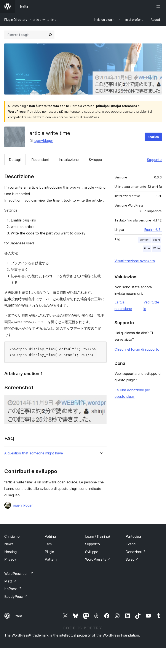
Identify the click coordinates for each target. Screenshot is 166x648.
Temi (48, 544)
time (147, 248)
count (156, 239)
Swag (132, 559)
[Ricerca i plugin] (50, 34)
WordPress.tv (98, 559)
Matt (10, 581)
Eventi (131, 544)
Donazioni (136, 552)
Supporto (154, 159)
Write (156, 248)
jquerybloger (43, 140)
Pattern (51, 559)
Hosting (10, 552)
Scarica (153, 137)
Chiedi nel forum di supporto (137, 349)
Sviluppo (95, 159)
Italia (18, 616)
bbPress (13, 589)
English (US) (153, 229)
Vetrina (50, 536)
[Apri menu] (159, 6)
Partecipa (133, 536)
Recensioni (40, 159)
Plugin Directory (15, 19)
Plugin (49, 552)
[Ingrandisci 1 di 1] (101, 401)
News (8, 544)
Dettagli (15, 159)
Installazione (69, 159)
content (144, 239)
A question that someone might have (33, 453)
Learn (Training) (97, 536)
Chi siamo (12, 536)
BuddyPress (16, 596)
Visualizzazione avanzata (135, 261)
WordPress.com (19, 573)
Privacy (10, 559)
